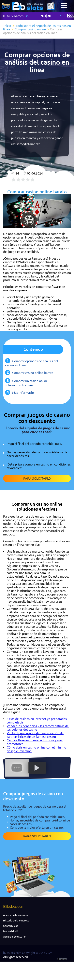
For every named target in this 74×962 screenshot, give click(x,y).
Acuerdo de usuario (14, 936)
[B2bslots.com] (27, 6)
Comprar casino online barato (32, 372)
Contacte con (10, 925)
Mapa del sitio (11, 931)
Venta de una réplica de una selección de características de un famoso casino (35, 734)
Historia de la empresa (16, 920)
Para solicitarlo (37, 478)
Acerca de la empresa (15, 915)
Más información (24, 392)
